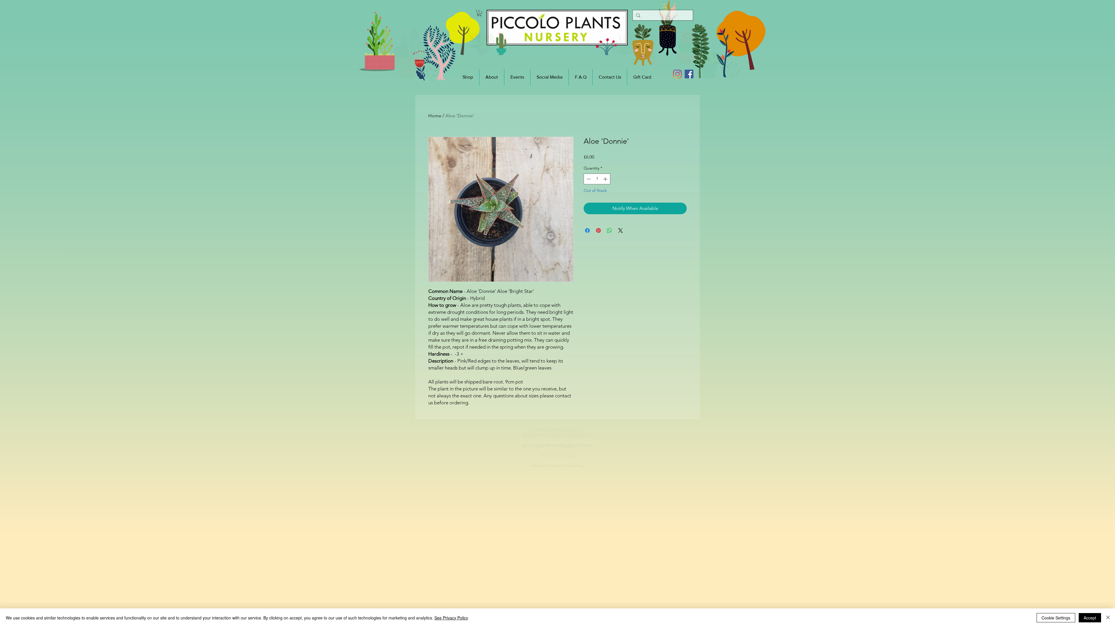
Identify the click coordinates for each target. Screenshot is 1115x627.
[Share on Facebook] (587, 230)
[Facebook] (689, 74)
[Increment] (605, 179)
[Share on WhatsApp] (609, 230)
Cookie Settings (1056, 618)
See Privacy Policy (451, 618)
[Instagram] (677, 74)
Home (434, 115)
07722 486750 (563, 455)
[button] (479, 13)
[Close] (1108, 617)
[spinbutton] (597, 179)
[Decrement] (588, 179)
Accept (1090, 618)
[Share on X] (620, 230)
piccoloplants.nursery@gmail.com (557, 445)
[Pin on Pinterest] (598, 230)
